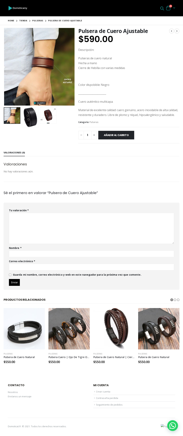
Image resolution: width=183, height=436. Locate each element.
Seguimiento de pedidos (109, 404)
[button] (171, 300)
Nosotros (13, 392)
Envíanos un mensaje (19, 396)
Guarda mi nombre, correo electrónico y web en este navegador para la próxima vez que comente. (77, 274)
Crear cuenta (103, 391)
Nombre (15, 248)
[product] (24, 328)
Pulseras (94, 122)
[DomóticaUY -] (18, 8)
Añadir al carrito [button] (39, 314)
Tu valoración (19, 210)
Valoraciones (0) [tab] (14, 152)
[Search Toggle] (162, 8)
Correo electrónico (22, 261)
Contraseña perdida (107, 398)
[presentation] (4, 66)
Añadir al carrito (116, 135)
